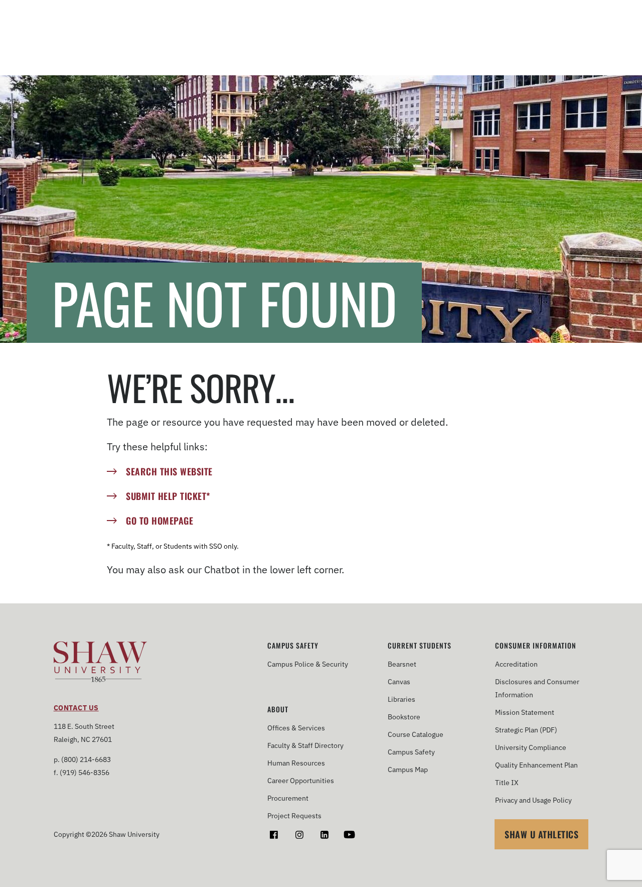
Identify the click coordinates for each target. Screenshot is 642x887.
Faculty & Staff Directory (305, 745)
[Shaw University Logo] (100, 663)
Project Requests (294, 815)
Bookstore (404, 716)
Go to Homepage (159, 520)
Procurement (287, 798)
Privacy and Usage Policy (533, 800)
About (277, 709)
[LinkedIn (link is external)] (324, 834)
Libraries (401, 699)
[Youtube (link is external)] (349, 834)
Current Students (419, 645)
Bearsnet (402, 664)
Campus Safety (292, 645)
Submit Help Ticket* (168, 495)
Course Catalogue (415, 734)
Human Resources (296, 763)
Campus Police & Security (307, 664)
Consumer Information (535, 645)
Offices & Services (296, 727)
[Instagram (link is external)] (299, 834)
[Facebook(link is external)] (273, 834)
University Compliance (530, 747)
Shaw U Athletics (541, 834)
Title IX (507, 782)
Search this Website (169, 471)
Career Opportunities (300, 780)
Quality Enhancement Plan (536, 765)
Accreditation (516, 664)
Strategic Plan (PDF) (526, 729)
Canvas (399, 681)
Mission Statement (524, 712)
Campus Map (408, 769)
